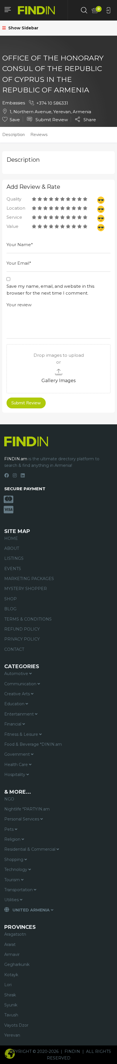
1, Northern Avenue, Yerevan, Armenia (50, 111)
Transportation (19, 889)
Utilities (12, 899)
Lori (8, 984)
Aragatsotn (15, 934)
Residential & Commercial (30, 849)
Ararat (10, 944)
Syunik (10, 1005)
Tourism (12, 879)
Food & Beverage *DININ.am (33, 744)
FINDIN (72, 1051)
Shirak (10, 995)
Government (17, 754)
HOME (11, 538)
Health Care (16, 764)
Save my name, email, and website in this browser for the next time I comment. (50, 289)
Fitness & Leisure (21, 734)
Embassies (13, 103)
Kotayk (11, 974)
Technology (16, 869)
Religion (13, 839)
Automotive (16, 673)
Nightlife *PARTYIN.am (27, 809)
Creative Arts (17, 693)
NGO (9, 799)
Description (13, 134)
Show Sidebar (22, 28)
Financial (13, 724)
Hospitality (15, 774)
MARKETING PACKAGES (29, 578)
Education (15, 703)
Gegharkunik (17, 964)
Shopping (14, 859)
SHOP (10, 598)
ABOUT (11, 548)
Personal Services (22, 819)
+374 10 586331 (52, 103)
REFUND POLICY (22, 629)
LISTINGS (14, 558)
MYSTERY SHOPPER (25, 588)
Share (89, 119)
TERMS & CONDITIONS (28, 619)
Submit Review (51, 119)
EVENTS (12, 568)
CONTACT (14, 649)
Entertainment (19, 714)
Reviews (39, 134)
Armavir (12, 954)
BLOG (10, 608)
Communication (20, 683)
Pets (9, 829)
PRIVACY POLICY (22, 639)
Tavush (11, 1015)
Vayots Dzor (16, 1025)
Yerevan (12, 1035)
